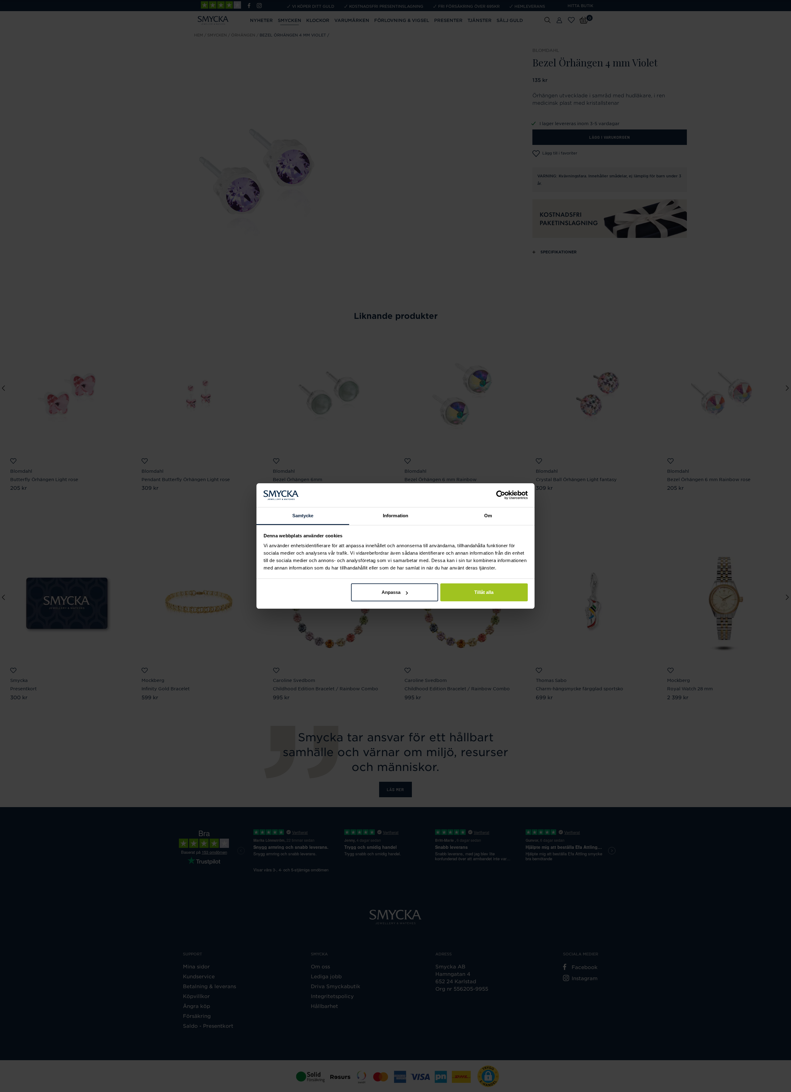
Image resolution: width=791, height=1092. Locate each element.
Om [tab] (488, 515)
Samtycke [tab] (303, 515)
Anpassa (391, 592)
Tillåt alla (483, 592)
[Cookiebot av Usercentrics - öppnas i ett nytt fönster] (501, 495)
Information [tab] (395, 515)
